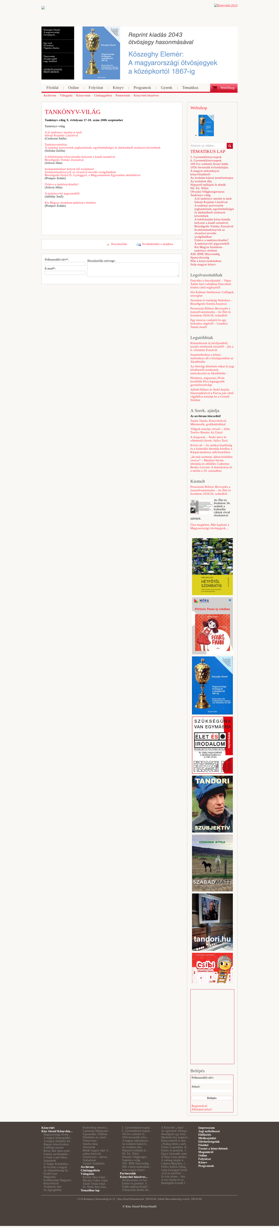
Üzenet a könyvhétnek (213, 1148)
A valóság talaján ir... (173, 1160)
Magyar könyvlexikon (56, 1144)
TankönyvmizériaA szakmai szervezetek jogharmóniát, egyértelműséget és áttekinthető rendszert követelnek (103, 146)
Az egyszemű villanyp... (175, 1130)
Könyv (202, 1162)
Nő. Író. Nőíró (199, 188)
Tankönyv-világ (200, 195)
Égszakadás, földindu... (96, 1134)
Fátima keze (90, 1140)
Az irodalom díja (201, 181)
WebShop (227, 88)
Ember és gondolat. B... (175, 1147)
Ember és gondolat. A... (136, 1183)
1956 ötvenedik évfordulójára (209, 167)
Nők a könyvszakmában (205, 261)
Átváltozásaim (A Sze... (135, 1180)
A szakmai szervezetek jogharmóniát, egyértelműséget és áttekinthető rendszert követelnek (214, 211)
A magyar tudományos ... (136, 1140)
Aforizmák (89, 1147)
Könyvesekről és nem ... (175, 1140)
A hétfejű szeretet (54, 1147)
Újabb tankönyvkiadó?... (136, 1186)
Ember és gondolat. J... (174, 1150)
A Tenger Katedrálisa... (57, 1163)
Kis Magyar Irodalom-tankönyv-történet (70, 202)
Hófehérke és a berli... (95, 1137)
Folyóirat (204, 1159)
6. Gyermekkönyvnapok (206, 160)
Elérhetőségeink (209, 1141)
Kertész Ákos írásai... (95, 1177)
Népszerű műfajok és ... (135, 1150)
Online (202, 1155)
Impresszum (206, 1127)
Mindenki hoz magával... (175, 1137)
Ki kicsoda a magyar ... (57, 1167)
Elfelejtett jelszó (202, 1109)
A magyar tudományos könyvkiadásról (204, 172)
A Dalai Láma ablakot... (175, 1156)
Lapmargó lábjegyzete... (97, 1130)
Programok (206, 1165)
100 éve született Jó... (134, 1134)
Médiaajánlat (207, 1138)
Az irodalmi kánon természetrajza (211, 177)
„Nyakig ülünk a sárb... (174, 1143)
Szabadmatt (89, 1160)
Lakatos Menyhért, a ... (174, 1163)
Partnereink (128, 1173)
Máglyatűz (50, 1176)
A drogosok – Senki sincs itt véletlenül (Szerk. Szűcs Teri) (209, 438)
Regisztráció (199, 1106)
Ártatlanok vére (52, 1186)
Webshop (198, 107)
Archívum (87, 1166)
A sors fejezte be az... (173, 1179)
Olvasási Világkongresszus (207, 191)
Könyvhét (48, 1127)
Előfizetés (204, 1134)
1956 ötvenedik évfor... (135, 1137)
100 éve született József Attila (209, 164)
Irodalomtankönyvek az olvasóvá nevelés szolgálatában (209, 233)
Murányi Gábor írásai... (96, 1180)
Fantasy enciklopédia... (57, 1154)
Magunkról (205, 1152)
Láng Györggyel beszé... (175, 1170)
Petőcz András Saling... (174, 1166)
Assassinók (50, 1160)
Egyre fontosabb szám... (175, 1153)
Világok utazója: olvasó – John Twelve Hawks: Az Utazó (210, 430)
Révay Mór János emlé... (58, 1150)
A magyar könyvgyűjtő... (58, 1137)
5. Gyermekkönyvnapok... (137, 1127)
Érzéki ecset (50, 1173)
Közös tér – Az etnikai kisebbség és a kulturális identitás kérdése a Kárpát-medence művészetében (211, 449)
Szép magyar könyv (203, 264)
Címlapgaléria (90, 1170)
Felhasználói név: (203, 1077)
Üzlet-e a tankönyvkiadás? (62, 184)
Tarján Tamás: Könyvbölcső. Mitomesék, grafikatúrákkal (208, 422)
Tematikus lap (90, 1190)
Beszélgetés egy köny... (174, 1134)
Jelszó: (196, 1086)
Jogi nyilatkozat (209, 1131)
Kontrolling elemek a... (96, 1127)
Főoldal (203, 1145)
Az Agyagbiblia (52, 1190)
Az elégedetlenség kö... (57, 1170)
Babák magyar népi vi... (96, 1150)
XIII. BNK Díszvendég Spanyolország (205, 255)
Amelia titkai (90, 1143)
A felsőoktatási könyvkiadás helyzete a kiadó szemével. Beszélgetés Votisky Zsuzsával (213, 223)
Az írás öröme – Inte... (174, 1176)
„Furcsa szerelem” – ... (174, 1173)
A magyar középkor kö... (58, 1141)
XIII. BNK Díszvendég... (136, 1163)
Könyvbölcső (51, 1183)
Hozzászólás (119, 244)
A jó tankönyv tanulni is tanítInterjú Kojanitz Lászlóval (63, 134)
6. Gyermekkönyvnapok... (137, 1130)
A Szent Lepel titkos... (56, 1157)
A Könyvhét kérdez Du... (136, 1190)
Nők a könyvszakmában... (137, 1166)
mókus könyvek (92, 1153)
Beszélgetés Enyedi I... (174, 1183)
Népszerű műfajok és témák (208, 184)
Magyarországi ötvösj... (57, 1134)
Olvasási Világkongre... (135, 1156)
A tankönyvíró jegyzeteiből (62, 193)
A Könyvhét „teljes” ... (174, 1127)
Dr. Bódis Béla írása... (95, 1186)
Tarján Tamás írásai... (95, 1183)
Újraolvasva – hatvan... (96, 1156)
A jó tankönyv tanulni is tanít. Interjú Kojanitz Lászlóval (213, 200)
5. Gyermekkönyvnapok (206, 157)
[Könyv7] (43, 8)
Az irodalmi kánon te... (135, 1143)
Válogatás (87, 1173)
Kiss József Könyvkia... (57, 1131)
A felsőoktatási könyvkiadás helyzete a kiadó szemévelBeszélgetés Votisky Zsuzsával (80, 158)
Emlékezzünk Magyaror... (58, 1180)
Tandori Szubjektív (94, 1163)
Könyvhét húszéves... (134, 1176)
